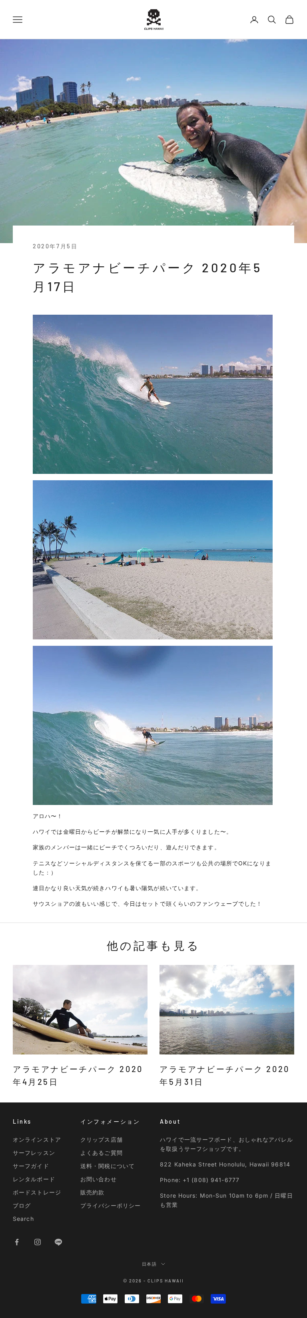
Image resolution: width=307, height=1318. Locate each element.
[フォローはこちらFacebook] (17, 1242)
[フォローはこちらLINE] (58, 1242)
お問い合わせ (98, 1179)
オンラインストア (37, 1139)
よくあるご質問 (101, 1152)
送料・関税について (107, 1165)
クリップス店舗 (101, 1139)
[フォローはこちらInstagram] (38, 1242)
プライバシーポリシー (110, 1205)
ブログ (22, 1205)
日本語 (149, 1263)
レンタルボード (34, 1179)
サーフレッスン (34, 1152)
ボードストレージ (37, 1192)
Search (23, 1218)
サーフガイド (31, 1165)
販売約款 (92, 1192)
